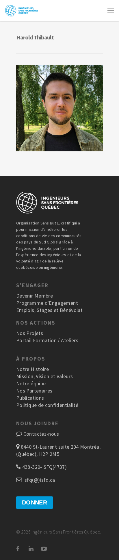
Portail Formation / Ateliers (47, 340)
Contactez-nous (41, 434)
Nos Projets (29, 333)
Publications (30, 398)
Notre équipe (31, 383)
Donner (34, 502)
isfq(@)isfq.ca (38, 480)
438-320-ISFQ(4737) (44, 467)
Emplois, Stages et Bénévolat (49, 310)
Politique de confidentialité (47, 405)
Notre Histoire (32, 369)
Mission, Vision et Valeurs (44, 376)
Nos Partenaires (34, 390)
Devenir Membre (34, 295)
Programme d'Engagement (47, 303)
